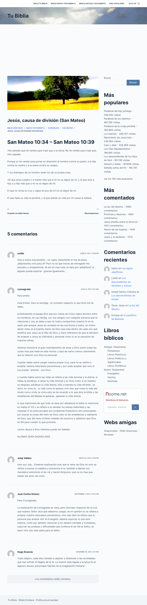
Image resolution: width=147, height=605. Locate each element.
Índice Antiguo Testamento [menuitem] (92, 3)
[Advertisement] (73, 46)
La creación (110, 133)
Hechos (112, 377)
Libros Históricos (117, 354)
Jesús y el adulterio (114, 236)
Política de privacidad (47, 600)
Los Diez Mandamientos (117, 148)
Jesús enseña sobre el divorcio (121, 221)
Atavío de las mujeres (115, 229)
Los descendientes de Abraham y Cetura (121, 282)
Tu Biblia (18, 16)
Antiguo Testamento (115, 346)
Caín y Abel (110, 145)
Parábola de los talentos (117, 118)
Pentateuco (114, 350)
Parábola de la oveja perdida (119, 126)
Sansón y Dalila (112, 164)
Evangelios (113, 373)
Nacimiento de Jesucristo (118, 137)
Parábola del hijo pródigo (117, 111)
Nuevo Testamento (114, 369)
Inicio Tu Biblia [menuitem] (40, 3)
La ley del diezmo (113, 206)
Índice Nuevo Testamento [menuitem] (63, 3)
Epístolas (112, 381)
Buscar (107, 77)
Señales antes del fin (115, 167)
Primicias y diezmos (115, 214)
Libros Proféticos (117, 365)
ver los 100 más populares (118, 178)
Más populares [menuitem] (116, 3)
